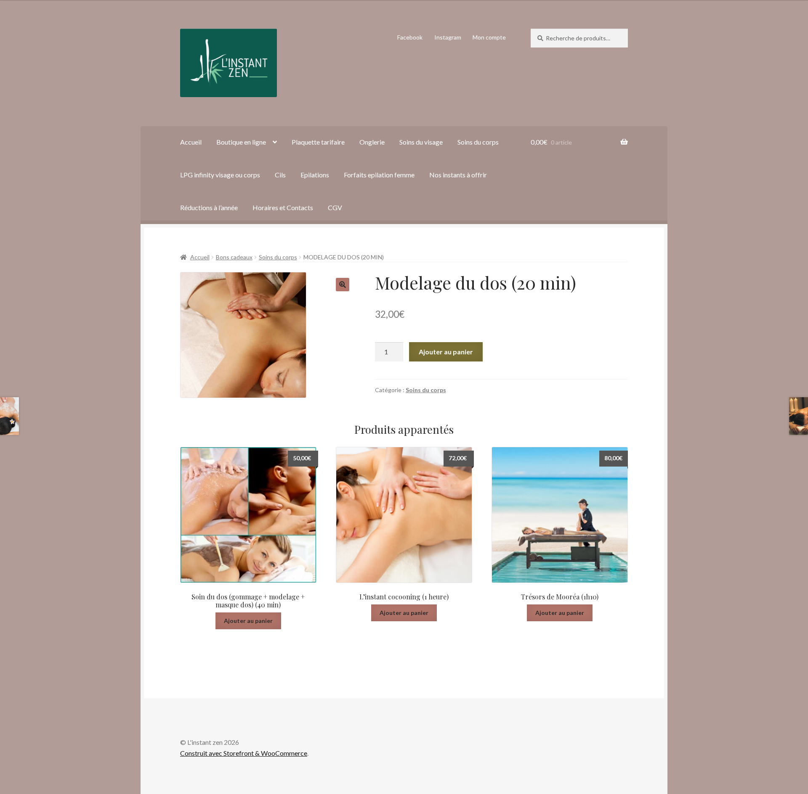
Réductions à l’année (209, 207)
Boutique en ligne (241, 142)
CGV (335, 207)
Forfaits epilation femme (379, 175)
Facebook (410, 37)
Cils (280, 175)
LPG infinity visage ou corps (220, 175)
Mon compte (489, 37)
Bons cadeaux (234, 257)
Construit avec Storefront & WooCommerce (243, 753)
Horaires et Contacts (282, 207)
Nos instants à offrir (458, 175)
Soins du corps (478, 142)
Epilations (314, 175)
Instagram (447, 37)
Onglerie (372, 142)
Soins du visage (421, 142)
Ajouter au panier (446, 352)
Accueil (191, 142)
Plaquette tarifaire (318, 142)
